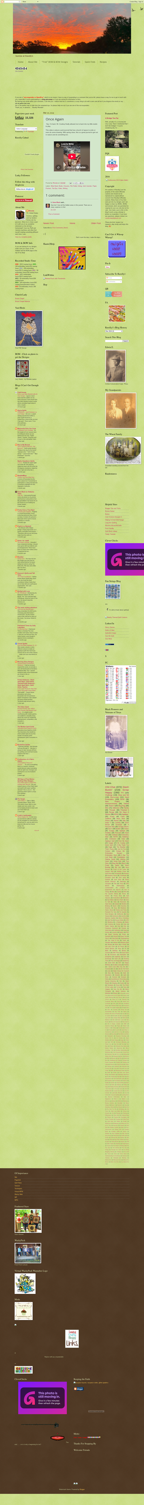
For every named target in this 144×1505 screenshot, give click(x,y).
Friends (124, 928)
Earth (108, 1072)
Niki (16, 1177)
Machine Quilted (110, 918)
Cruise (106, 1070)
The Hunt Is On (113, 940)
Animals (126, 873)
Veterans (124, 1155)
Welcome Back (117, 1159)
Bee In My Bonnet (24, 445)
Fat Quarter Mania (111, 893)
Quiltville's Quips (110, 633)
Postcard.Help (125, 1115)
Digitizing (117, 956)
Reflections (108, 1123)
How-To (118, 889)
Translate (31, 131)
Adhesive (116, 808)
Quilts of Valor (109, 630)
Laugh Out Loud (118, 1090)
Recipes (103, 62)
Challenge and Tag (115, 1060)
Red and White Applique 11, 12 (27, 645)
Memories (126, 898)
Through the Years (116, 1149)
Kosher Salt (108, 1090)
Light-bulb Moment (117, 1092)
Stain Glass (108, 904)
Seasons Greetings (121, 1036)
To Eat (118, 987)
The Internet (116, 1147)
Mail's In (116, 1098)
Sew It (110, 829)
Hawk (125, 930)
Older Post (96, 223)
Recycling (113, 1034)
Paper (94, 186)
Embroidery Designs (113, 853)
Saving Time (118, 1129)
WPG (16, 1200)
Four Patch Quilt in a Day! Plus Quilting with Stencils (27, 783)
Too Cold (126, 1151)
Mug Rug (121, 806)
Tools (125, 987)
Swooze (17, 1186)
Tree (123, 1044)
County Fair (108, 1068)
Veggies (107, 989)
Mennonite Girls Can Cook (27, 428)
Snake (107, 1137)
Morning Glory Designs (26, 662)
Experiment (108, 889)
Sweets (123, 1141)
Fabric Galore (109, 926)
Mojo (109, 973)
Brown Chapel (19, 298)
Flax (128, 1078)
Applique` (125, 814)
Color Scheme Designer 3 (113, 517)
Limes (106, 1094)
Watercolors (108, 1159)
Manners (107, 1101)
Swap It (108, 822)
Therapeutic (118, 873)
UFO (127, 920)
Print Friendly (109, 528)
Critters (126, 829)
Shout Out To (109, 1038)
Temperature (125, 1143)
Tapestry (118, 1143)
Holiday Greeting (114, 1086)
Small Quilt (124, 1135)
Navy (126, 1105)
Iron (123, 1013)
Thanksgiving (125, 938)
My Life (118, 867)
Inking (80, 186)
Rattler (118, 1121)
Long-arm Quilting (115, 1094)
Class (106, 1064)
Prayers (109, 1117)
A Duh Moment (116, 1052)
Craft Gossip (22, 392)
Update (117, 904)
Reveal (115, 936)
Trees (124, 940)
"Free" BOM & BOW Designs (55, 62)
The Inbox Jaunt (23, 707)
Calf (126, 997)
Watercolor (119, 1048)
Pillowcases (108, 1115)
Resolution (110, 1036)
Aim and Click (110, 946)
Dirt (128, 1070)
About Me (32, 62)
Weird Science (121, 991)
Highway (119, 1084)
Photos (107, 820)
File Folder (73, 186)
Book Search (119, 997)
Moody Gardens (109, 1103)
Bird (113, 891)
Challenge (108, 795)
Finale (107, 865)
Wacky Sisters (109, 1048)
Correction (124, 1066)
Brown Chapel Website (22, 301)
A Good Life (126, 1052)
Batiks (127, 922)
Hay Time (117, 1011)
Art (125, 948)
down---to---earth (23, 540)
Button (107, 514)
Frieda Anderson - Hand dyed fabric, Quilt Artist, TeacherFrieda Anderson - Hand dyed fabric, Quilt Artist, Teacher (26, 683)
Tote (115, 883)
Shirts (107, 979)
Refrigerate (116, 1123)
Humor (107, 932)
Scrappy (111, 831)
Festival (113, 1076)
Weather (124, 904)
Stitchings (123, 881)
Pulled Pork (126, 1119)
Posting (111, 1029)
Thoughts (108, 883)
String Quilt (117, 861)
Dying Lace (21, 558)
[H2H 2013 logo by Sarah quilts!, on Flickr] (72, 269)
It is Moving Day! (23, 629)
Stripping (114, 983)
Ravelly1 (20, 557)
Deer (114, 1003)
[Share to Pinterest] (83, 183)
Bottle (125, 1058)
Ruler (122, 1127)
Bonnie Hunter (109, 511)
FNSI (125, 891)
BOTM (115, 837)
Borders (118, 829)
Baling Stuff (108, 1056)
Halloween (117, 930)
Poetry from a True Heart (26, 510)
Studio (122, 983)
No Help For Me (111, 1109)
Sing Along (108, 1135)
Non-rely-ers (126, 1021)
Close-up (112, 1064)
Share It (112, 806)
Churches (123, 906)
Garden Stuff (109, 871)
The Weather (121, 847)
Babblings (125, 837)
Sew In (107, 938)
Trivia (121, 883)
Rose (106, 977)
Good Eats (111, 962)
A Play (121, 993)
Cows (115, 1068)
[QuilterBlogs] (113, 296)
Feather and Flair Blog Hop (26, 477)
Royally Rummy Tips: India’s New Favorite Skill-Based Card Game (27, 710)
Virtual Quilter (22, 643)
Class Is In (115, 999)
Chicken (118, 1062)
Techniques (18, 1188)
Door (124, 956)
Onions (125, 1111)
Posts (110, 278)
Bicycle (113, 1058)
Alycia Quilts (22, 410)
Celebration (112, 839)
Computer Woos (109, 1001)
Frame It (125, 1080)
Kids (114, 1015)
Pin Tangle (21, 799)
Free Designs (109, 914)
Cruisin (118, 924)
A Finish (124, 944)
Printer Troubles (109, 1119)
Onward (107, 1113)
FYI (122, 793)
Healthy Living (117, 964)
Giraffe (107, 1082)
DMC (112, 1070)
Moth (124, 973)
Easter (115, 1072)
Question (108, 936)
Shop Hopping (115, 1133)
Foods (120, 1005)
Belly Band (54, 186)
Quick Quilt (109, 845)
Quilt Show (108, 873)
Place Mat (116, 1115)
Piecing (125, 1113)
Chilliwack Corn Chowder (26, 430)
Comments (111, 281)
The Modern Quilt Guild (26, 727)
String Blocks (115, 1141)
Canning (117, 822)
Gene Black (56, 202)
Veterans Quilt (124, 942)
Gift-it (127, 1007)
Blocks (124, 950)
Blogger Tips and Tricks (113, 508)
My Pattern (110, 900)
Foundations (117, 1080)
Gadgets (117, 1007)
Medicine (107, 1019)
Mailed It (124, 1098)
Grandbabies (121, 857)
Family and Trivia (121, 910)
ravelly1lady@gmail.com (113, 218)
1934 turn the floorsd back (26, 609)
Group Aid (123, 1009)
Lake (118, 1015)
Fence (124, 893)
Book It (115, 906)
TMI (128, 1141)
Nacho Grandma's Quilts (26, 461)
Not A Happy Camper (114, 1023)
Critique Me (120, 851)
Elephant (123, 908)
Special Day (114, 1137)
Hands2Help (108, 1011)
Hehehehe (115, 916)
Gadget (111, 843)
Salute (117, 865)
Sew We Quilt (109, 636)
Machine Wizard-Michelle (113, 525)
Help (124, 820)
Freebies (108, 833)
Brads (61, 186)
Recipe (111, 812)
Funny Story (118, 895)
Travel (109, 1153)
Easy (115, 908)
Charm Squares (109, 1062)
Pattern (125, 1025)
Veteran (115, 942)
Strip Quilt (115, 938)
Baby (106, 950)
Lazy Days (124, 1015)
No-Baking (121, 1109)
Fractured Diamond (111, 928)
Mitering (125, 1101)
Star (120, 981)
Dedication (123, 954)
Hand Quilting (120, 1082)
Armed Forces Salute (115, 995)
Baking (125, 1054)
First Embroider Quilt (119, 1078)
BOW (122, 799)
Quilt (124, 975)
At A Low (119, 1054)
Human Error (124, 1086)
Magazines (108, 1098)
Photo (124, 934)
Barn (121, 1056)
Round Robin (119, 920)
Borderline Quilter (24, 745)
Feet (119, 926)
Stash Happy (114, 1040)
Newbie (117, 975)
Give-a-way (114, 797)
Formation (109, 1080)
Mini (106, 808)
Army (119, 948)
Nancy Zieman (110, 627)
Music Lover (120, 1019)
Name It (113, 1105)
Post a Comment (54, 214)
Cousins (107, 952)
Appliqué (122, 831)
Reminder (123, 902)
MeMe (119, 1101)
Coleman (109, 1066)
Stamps (122, 1137)
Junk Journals (87, 186)
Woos (116, 944)
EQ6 (119, 1003)
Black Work (121, 818)
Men (113, 1019)
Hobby (125, 1084)
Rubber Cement (114, 1127)
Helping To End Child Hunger (114, 520)
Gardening (125, 960)
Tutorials (76, 62)
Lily (126, 1092)
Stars (111, 1139)
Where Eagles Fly (23, 817)
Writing (65, 188)
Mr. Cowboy (121, 843)
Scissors (123, 977)
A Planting (119, 922)
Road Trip (123, 936)
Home (20, 62)
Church (107, 999)
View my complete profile (23, 237)
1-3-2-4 (20, 463)
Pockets (48, 188)
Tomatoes (119, 1151)
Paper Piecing (113, 934)
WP (16, 1197)
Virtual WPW (19, 1191)
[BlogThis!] (76, 183)
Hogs (106, 1086)
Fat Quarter (122, 912)
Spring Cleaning (110, 981)
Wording (110, 922)
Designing (108, 956)
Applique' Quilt (110, 841)
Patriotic (107, 879)
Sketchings (116, 1135)
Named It (120, 1105)
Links (109, 971)
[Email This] (74, 183)
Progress (118, 1119)
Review (122, 1125)
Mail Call (125, 1017)
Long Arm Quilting (111, 523)
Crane (118, 1001)
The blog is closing (23, 542)
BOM (116, 814)
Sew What (108, 639)
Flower (107, 895)
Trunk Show (123, 1153)
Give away (122, 877)
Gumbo (113, 1082)
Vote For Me (118, 989)
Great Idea (108, 930)
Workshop (107, 1052)
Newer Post (48, 223)
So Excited (119, 1038)
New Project (112, 801)
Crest (120, 1068)
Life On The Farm (123, 969)
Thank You (108, 1044)
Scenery (114, 977)
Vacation (107, 942)
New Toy (126, 1107)
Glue (108, 1009)
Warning (124, 1157)
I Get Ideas (108, 1088)
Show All (36, 830)
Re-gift (125, 1121)
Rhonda (31, 211)
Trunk (115, 1153)
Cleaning (124, 999)
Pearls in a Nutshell (24, 526)
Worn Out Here (115, 1161)
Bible (108, 1058)
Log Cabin (108, 1017)
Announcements (111, 804)
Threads (112, 810)
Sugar (122, 1040)
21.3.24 (53, 210)
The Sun (124, 1147)
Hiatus (125, 1011)
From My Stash (123, 841)
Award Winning (109, 997)
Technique (118, 824)
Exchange (108, 958)
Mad (125, 1096)
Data (125, 924)
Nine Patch (119, 900)
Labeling (122, 859)
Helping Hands (110, 859)
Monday (117, 973)
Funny (111, 1007)
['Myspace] (94, 1437)
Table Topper (110, 1143)
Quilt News (18, 1183)
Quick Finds (90, 62)
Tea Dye (54, 188)
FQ (108, 1076)
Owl (113, 1113)
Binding (107, 906)
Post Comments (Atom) (60, 228)
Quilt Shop (117, 879)
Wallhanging (120, 885)
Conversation (109, 887)
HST (119, 962)
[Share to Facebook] (81, 183)
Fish (125, 926)
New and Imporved (115, 1021)
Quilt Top (110, 920)
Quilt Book (110, 1121)
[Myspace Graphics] (107, 610)
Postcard (118, 833)
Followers (113, 1005)
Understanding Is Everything (112, 1155)
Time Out (116, 1044)
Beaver (127, 1056)
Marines (114, 1101)
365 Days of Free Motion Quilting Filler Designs (26, 780)
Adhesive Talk (110, 1054)
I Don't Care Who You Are (116, 966)
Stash (107, 861)
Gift (123, 1007)
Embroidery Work (111, 855)
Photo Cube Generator (27, 169)
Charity (119, 891)
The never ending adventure (27, 607)
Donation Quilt (110, 877)
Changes (124, 1060)
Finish (123, 1076)
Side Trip (124, 1133)
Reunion (115, 1125)
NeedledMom (22, 475)
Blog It (124, 863)
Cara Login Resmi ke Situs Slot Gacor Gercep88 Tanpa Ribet (27, 689)
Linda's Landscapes (24, 815)
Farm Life (118, 958)
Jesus (120, 1088)
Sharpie (107, 1133)
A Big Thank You (123, 845)
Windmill (107, 993)
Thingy (107, 1149)
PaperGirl (18, 1180)
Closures (66, 186)
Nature (121, 932)
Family (126, 808)
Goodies (115, 1009)
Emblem (113, 1074)
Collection (116, 1066)
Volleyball (115, 1157)
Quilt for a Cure (118, 1032)
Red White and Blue (123, 1034)
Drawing (107, 908)
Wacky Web (18, 1194)
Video (60, 188)
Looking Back (125, 1094)
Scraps (112, 816)
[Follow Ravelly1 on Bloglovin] (25, 190)
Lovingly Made (116, 1017)
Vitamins (107, 1157)
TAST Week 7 (22, 800)
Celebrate (115, 835)
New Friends (119, 1107)
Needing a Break (109, 1107)
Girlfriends (120, 914)
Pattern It (107, 1027)
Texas (118, 985)
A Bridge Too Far (111, 118)
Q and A (117, 1029)
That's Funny (109, 849)
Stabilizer (108, 818)
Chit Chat (110, 787)
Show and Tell (123, 795)
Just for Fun (122, 849)
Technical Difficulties (121, 1042)
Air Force (121, 946)
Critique (122, 887)
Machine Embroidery (114, 1096)
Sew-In (124, 1131)
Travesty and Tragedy (24, 511)
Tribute (112, 1046)
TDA (112, 1042)
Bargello (116, 1056)
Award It (125, 995)
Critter (123, 816)
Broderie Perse (112, 875)
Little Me (20, 495)
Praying (116, 1117)
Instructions (116, 898)
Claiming (125, 1062)
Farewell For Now (111, 912)
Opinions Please (109, 1025)
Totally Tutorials (110, 534)
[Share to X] (78, 183)
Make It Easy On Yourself (121, 971)
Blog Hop (115, 863)
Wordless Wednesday (121, 1050)
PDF (127, 932)
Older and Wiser (115, 1111)
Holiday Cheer (121, 871)
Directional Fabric (120, 1070)
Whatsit (110, 944)
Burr (106, 1060)
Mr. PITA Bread (22, 593)
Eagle (110, 847)
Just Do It (124, 916)
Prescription (124, 1117)
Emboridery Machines (123, 1074)
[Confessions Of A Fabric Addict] (117, 180)
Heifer (112, 1084)
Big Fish (120, 1058)
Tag (128, 983)
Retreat (116, 820)
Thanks (109, 1145)
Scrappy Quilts (115, 1131)
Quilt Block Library (111, 531)
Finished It (125, 810)
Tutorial (126, 804)
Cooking (110, 924)
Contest (107, 851)
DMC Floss (116, 952)
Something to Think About (119, 979)
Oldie (115, 902)
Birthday (115, 950)
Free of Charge (115, 960)
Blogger (82, 1489)
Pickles (114, 1027)
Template (110, 985)
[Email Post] (70, 183)
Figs (118, 1076)
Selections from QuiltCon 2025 (27, 728)
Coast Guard (120, 1064)
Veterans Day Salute (121, 1046)
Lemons (114, 932)
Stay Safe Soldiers (119, 1139)
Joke (126, 1088)
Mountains (108, 975)
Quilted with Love (24, 591)
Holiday (126, 964)
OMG (125, 1023)
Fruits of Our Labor (119, 869)
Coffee (127, 1064)
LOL (114, 969)
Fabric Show (109, 910)
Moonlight (120, 1103)
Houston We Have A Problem (112, 1013)
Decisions (113, 954)
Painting (118, 1113)
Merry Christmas (123, 918)
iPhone (115, 993)
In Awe (115, 1088)
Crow (125, 1068)
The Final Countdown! (24, 577)
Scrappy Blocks (123, 827)
